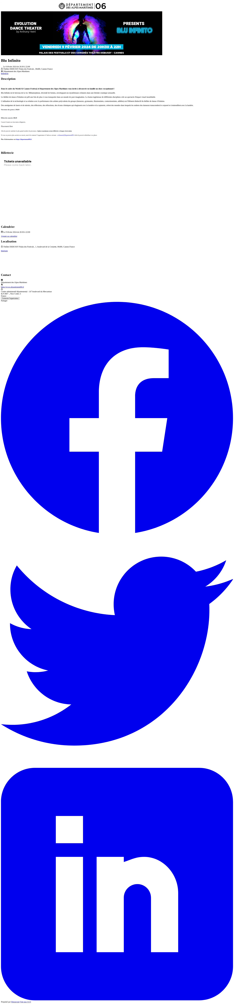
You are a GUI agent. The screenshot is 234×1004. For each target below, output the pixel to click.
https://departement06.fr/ (24, 139)
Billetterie (4, 74)
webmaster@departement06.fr (66, 135)
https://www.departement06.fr (12, 287)
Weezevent (15, 1002)
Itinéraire (4, 251)
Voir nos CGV (25, 1002)
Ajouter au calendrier (9, 236)
